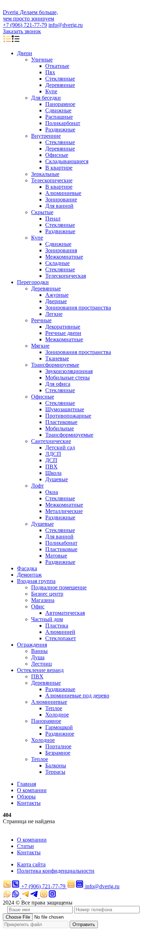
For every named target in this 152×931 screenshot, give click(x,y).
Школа (53, 473)
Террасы (55, 772)
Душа (38, 657)
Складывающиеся (66, 161)
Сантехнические (51, 441)
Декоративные (62, 327)
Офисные (56, 155)
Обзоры (26, 797)
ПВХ (51, 467)
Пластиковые (61, 422)
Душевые (56, 479)
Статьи (25, 846)
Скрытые (42, 212)
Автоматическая (65, 613)
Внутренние (46, 136)
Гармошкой (59, 727)
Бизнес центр (47, 594)
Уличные (42, 60)
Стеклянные (60, 79)
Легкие (54, 314)
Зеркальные (45, 174)
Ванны (39, 651)
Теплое (53, 708)
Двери (24, 53)
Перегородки (33, 282)
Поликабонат (61, 543)
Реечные (41, 320)
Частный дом (47, 619)
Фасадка (27, 568)
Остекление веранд (40, 670)
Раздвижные (60, 129)
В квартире (58, 168)
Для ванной (59, 206)
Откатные (57, 66)
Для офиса (57, 384)
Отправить (83, 924)
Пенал (52, 219)
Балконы (55, 765)
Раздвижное (59, 734)
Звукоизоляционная (69, 371)
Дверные (56, 301)
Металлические (64, 511)
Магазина (42, 600)
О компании (32, 790)
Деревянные (60, 85)
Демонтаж (29, 575)
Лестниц (41, 664)
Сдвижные (58, 110)
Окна (51, 492)
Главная (26, 784)
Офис (38, 606)
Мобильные (59, 428)
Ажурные (57, 295)
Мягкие (40, 346)
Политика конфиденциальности (55, 871)
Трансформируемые (55, 365)
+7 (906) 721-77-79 (25, 25)
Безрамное (57, 753)
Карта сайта (31, 864)
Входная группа (36, 581)
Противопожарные (68, 416)
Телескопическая (65, 276)
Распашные (59, 117)
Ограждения (32, 645)
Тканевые (57, 358)
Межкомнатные (64, 257)
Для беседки (46, 98)
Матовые (56, 556)
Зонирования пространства (78, 308)
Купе (51, 91)
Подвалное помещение (59, 587)
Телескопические (51, 180)
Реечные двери (63, 333)
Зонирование (61, 199)
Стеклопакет (60, 638)
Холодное (57, 715)
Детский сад (60, 447)
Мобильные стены (67, 378)
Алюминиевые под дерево (77, 696)
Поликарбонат (62, 123)
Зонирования (61, 250)
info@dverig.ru (65, 25)
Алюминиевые (63, 193)
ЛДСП (53, 454)
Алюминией (60, 632)
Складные (57, 263)
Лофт (37, 486)
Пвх (50, 72)
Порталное (58, 746)
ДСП (51, 460)
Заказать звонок (22, 31)
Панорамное (60, 104)
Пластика (56, 626)
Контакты (29, 803)
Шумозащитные (64, 409)
